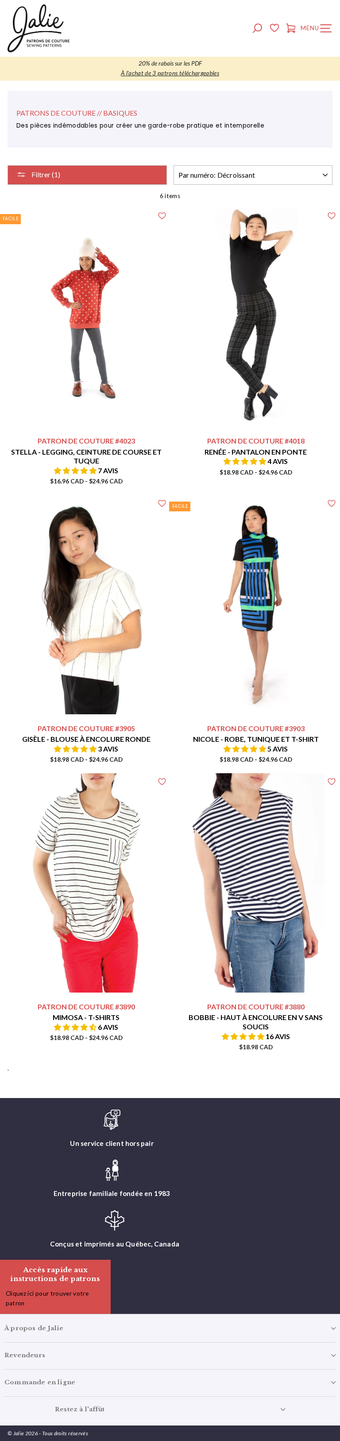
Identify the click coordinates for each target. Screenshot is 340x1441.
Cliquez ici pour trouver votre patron (47, 1298)
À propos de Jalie (33, 1328)
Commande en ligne (39, 1382)
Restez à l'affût (79, 1409)
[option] (170, 68)
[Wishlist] (274, 29)
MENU (318, 29)
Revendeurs (24, 1355)
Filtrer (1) (45, 174)
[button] (76, 470)
